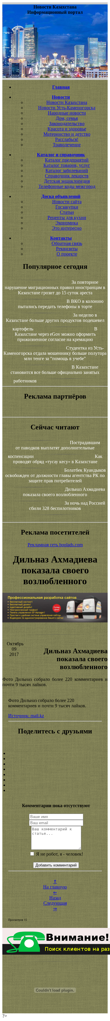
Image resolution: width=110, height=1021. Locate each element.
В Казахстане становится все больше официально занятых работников (55, 374)
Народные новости (67, 112)
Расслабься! (66, 139)
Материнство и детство (66, 134)
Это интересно (67, 228)
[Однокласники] (55, 785)
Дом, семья (67, 118)
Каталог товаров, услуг (66, 165)
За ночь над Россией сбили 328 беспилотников (67, 506)
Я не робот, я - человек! (59, 854)
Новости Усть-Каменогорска (66, 107)
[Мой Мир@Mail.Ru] (55, 790)
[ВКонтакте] (55, 769)
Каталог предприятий (67, 159)
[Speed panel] (55, 753)
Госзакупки (66, 206)
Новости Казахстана (66, 102)
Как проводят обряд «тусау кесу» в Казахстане (57, 459)
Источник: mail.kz (26, 715)
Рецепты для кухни (67, 217)
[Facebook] (55, 774)
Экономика (66, 222)
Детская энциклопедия (67, 181)
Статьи (67, 212)
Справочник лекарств (67, 175)
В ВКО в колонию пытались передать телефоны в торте (61, 304)
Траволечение (67, 144)
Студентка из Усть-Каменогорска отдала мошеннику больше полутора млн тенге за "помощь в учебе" (55, 353)
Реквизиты (67, 248)
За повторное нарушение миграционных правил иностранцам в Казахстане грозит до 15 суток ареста (55, 287)
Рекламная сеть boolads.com (55, 544)
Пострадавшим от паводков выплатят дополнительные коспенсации (54, 449)
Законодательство (66, 123)
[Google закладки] (55, 764)
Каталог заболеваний (66, 170)
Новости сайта (67, 201)
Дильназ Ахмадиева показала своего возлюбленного (64, 492)
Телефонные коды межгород (66, 186)
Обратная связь (67, 243)
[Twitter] (55, 779)
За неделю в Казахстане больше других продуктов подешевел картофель (55, 322)
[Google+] (55, 758)
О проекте (67, 253)
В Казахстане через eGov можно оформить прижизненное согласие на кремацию (56, 334)
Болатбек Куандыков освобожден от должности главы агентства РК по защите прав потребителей (55, 475)
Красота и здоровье (67, 128)
